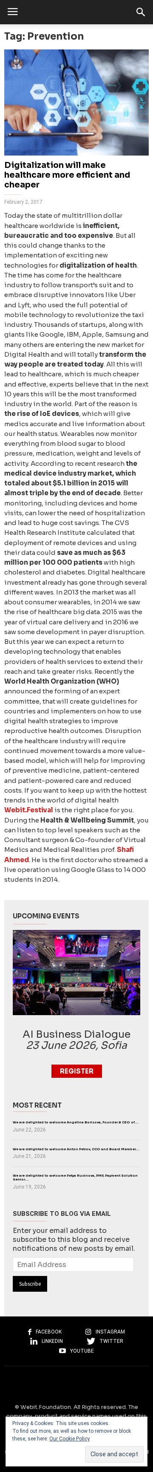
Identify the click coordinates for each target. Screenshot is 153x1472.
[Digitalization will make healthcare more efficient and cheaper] (76, 102)
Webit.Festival (28, 810)
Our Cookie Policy (69, 1439)
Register (77, 1071)
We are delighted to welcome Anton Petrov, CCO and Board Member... (76, 1149)
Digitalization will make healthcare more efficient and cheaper (67, 175)
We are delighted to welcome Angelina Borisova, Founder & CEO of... (76, 1122)
